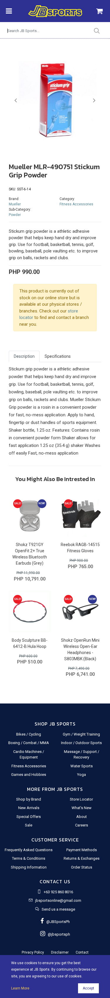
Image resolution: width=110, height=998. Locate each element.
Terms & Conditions (28, 858)
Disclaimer (60, 952)
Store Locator (81, 799)
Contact (82, 952)
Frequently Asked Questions (29, 850)
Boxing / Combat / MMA (28, 743)
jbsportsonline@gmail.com (58, 900)
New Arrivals (28, 808)
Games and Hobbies (28, 774)
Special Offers (28, 816)
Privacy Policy (33, 952)
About (81, 816)
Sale (28, 825)
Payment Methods (81, 850)
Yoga (81, 774)
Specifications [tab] (58, 356)
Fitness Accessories (76, 204)
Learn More (20, 988)
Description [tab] (24, 356)
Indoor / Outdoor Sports (81, 743)
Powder (15, 215)
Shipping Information (29, 867)
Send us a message (58, 909)
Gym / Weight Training (81, 734)
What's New (82, 808)
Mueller (15, 204)
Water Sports (81, 766)
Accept (88, 988)
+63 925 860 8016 (58, 892)
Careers (81, 825)
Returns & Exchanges (81, 858)
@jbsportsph (57, 934)
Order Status (81, 867)
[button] (16, 100)
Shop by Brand (28, 799)
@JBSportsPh (57, 921)
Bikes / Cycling (28, 734)
